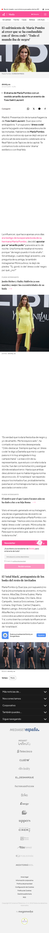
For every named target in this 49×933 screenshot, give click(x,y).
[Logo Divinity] (24, 769)
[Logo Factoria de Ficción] (24, 786)
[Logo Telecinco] (24, 751)
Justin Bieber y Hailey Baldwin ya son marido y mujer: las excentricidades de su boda (23, 285)
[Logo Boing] (24, 795)
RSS (24, 897)
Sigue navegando (12, 718)
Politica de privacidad (24, 884)
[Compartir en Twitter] (34, 109)
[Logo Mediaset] (24, 731)
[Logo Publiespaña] (24, 856)
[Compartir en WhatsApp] (28, 109)
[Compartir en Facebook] (45, 109)
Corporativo (9, 705)
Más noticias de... (12, 691)
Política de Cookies (24, 890)
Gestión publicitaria (24, 894)
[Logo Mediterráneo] (24, 865)
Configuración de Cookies (24, 887)
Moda (11, 14)
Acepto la (16, 561)
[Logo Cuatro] (24, 760)
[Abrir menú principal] (45, 14)
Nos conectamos (12, 698)
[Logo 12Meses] (24, 838)
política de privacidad (19, 561)
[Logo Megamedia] (26, 911)
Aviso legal (24, 877)
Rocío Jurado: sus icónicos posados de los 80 (21, 9)
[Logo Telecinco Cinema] (24, 830)
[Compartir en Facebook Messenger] (39, 109)
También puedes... (12, 712)
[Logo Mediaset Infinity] (24, 743)
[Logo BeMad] (24, 812)
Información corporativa (24, 880)
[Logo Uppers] (24, 821)
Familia (16, 20)
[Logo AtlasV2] (24, 847)
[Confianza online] (24, 923)
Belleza (32, 20)
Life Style (41, 20)
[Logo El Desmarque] (24, 777)
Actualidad (7, 20)
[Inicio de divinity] (4, 14)
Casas (24, 20)
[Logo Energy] (24, 804)
